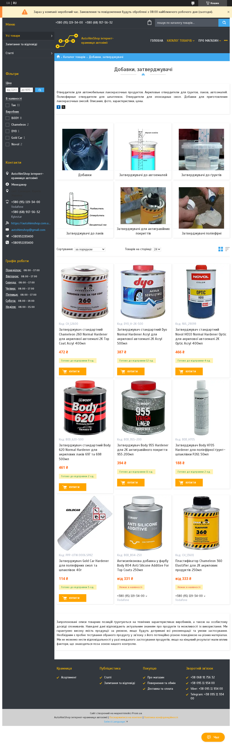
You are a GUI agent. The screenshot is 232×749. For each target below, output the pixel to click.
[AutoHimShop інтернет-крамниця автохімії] (67, 40)
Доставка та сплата (160, 689)
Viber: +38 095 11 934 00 (207, 689)
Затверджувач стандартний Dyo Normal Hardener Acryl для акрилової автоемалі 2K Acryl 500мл (142, 336)
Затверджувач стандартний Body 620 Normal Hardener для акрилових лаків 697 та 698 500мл (85, 452)
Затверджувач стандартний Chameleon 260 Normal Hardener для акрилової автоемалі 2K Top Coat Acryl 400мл (84, 336)
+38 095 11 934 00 (203, 683)
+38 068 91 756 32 (203, 677)
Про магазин (208, 41)
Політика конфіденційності (161, 717)
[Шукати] (224, 23)
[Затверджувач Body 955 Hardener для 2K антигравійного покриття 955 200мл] (143, 407)
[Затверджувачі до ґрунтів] (201, 151)
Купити (74, 371)
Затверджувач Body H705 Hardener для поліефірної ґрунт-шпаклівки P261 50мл (200, 450)
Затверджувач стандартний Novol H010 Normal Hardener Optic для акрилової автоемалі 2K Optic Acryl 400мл (200, 336)
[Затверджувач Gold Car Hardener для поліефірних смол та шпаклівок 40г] (85, 523)
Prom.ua (137, 713)
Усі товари (13, 36)
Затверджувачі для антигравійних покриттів (143, 231)
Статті (10, 53)
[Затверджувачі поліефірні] (201, 209)
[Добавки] (85, 151)
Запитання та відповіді (21, 44)
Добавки (85, 175)
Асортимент (68, 677)
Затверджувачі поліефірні (201, 233)
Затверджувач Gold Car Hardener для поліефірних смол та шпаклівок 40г (84, 565)
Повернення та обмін (161, 683)
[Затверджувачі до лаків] (85, 209)
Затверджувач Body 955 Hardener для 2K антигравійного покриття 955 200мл (142, 450)
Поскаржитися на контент (125, 717)
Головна (156, 41)
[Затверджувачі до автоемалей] (143, 151)
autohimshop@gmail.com (28, 230)
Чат (216, 737)
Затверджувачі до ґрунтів (201, 175)
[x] (63, 108)
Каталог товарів (179, 41)
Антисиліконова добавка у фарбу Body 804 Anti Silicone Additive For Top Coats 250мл (143, 565)
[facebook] (58, 108)
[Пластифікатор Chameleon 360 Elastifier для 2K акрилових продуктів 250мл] (201, 523)
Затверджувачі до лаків (85, 233)
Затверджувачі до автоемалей (143, 175)
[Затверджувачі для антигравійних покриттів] (143, 209)
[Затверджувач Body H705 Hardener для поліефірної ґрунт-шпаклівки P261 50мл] (201, 407)
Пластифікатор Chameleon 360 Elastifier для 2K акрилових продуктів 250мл (198, 565)
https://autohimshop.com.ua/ (31, 223)
